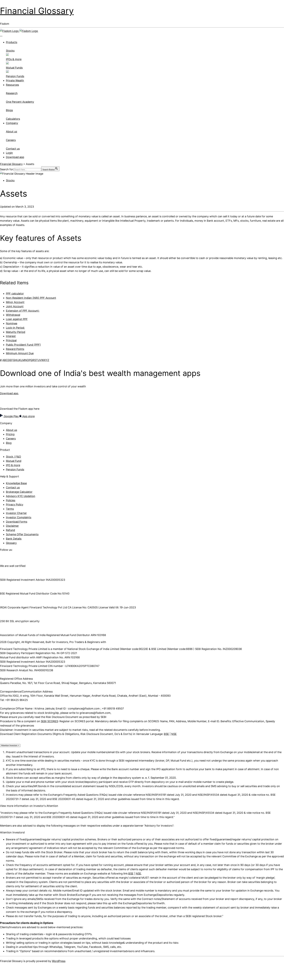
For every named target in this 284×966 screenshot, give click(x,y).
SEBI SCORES (49, 721)
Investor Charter (16, 513)
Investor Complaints (18, 517)
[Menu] (1, 36)
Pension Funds (15, 469)
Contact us (13, 487)
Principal (11, 340)
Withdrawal (13, 314)
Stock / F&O (13, 456)
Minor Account (15, 302)
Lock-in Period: (15, 327)
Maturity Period (15, 332)
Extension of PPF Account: (22, 310)
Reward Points (15, 349)
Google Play (11, 416)
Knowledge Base (16, 483)
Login (9, 152)
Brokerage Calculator (19, 491)
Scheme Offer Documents (22, 534)
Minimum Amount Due (20, 353)
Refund (10, 530)
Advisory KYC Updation (20, 496)
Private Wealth (15, 80)
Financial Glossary (37, 11)
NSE (174, 734)
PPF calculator (15, 293)
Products (11, 42)
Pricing (10, 434)
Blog (9, 442)
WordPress (58, 961)
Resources (12, 84)
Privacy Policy (14, 504)
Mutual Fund (13, 460)
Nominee (11, 323)
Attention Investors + (10, 745)
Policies (10, 500)
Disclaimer (12, 525)
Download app (15, 157)
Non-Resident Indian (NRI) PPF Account (31, 297)
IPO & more (13, 465)
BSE (166, 734)
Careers (11, 438)
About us (11, 430)
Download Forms (16, 521)
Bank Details (13, 538)
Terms (10, 508)
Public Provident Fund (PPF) (23, 344)
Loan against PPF (17, 319)
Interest (11, 336)
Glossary (11, 543)
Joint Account (15, 306)
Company (12, 123)
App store (28, 416)
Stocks (10, 180)
